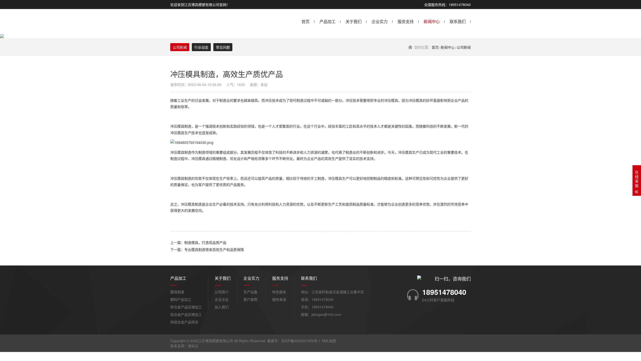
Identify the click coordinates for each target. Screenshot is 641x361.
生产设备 (250, 291)
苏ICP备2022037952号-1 (301, 340)
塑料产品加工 (180, 299)
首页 (305, 21)
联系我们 (458, 21)
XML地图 (329, 340)
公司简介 (222, 291)
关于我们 (354, 21)
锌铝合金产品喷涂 (184, 321)
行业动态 (201, 47)
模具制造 (177, 291)
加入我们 (222, 306)
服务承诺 (279, 299)
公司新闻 (464, 47)
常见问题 (223, 47)
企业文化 (222, 299)
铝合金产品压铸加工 (186, 314)
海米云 (193, 345)
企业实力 (380, 21)
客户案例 (250, 299)
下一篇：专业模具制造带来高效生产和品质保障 (207, 249)
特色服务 (279, 291)
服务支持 (406, 21)
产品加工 (327, 21)
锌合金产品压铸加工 (186, 306)
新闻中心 (432, 21)
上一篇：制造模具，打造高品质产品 (198, 242)
